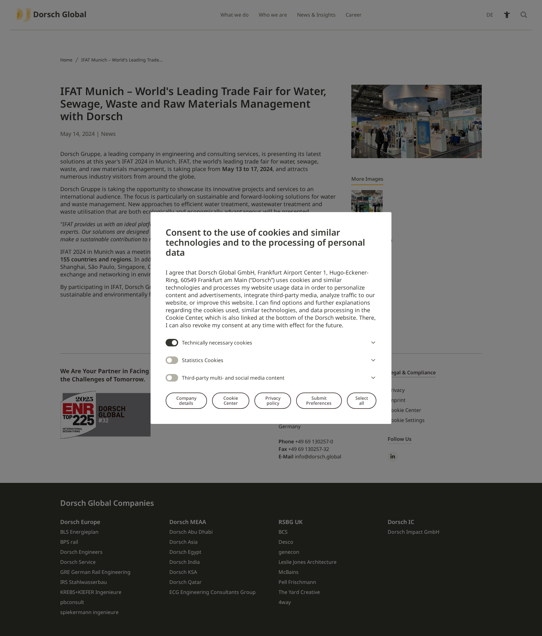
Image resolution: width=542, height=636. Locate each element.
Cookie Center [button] (230, 400)
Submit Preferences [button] (319, 400)
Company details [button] (186, 400)
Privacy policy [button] (272, 400)
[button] (372, 342)
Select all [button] (361, 400)
